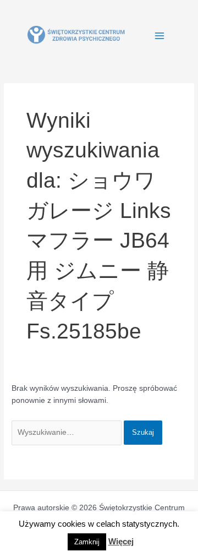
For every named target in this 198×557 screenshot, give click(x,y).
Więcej (121, 541)
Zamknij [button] (87, 542)
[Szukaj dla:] (68, 432)
